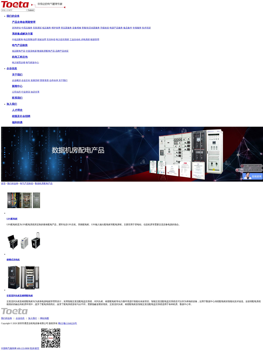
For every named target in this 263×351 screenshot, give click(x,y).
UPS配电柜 (12, 219)
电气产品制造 (20, 45)
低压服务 (46, 28)
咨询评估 (16, 28)
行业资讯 (25, 92)
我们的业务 (13, 16)
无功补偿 (51, 39)
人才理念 (17, 110)
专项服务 (137, 28)
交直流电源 (31, 51)
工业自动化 (75, 39)
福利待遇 (17, 122)
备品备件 (127, 28)
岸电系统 (85, 39)
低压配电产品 (18, 51)
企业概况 (16, 80)
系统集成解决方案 (22, 33)
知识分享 (35, 92)
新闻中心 (17, 86)
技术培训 (146, 28)
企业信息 (12, 68)
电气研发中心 (32, 62)
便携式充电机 (13, 259)
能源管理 (94, 39)
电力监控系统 (62, 39)
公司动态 (16, 92)
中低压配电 (17, 39)
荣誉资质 (44, 80)
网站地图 (44, 318)
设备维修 (76, 28)
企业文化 (25, 80)
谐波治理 (41, 39)
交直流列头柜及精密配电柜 (20, 295)
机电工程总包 (20, 56)
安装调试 (37, 28)
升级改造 (104, 28)
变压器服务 (66, 28)
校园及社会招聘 (21, 116)
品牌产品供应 (61, 51)
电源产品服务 (116, 28)
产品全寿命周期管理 (23, 22)
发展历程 (35, 80)
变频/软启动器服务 (91, 28)
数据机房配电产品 (46, 51)
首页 (3, 183)
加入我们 (12, 104)
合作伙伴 (54, 80)
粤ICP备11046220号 (67, 323)
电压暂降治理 (30, 39)
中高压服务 (26, 28)
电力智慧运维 (18, 62)
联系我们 (17, 97)
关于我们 (17, 74)
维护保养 (56, 28)
